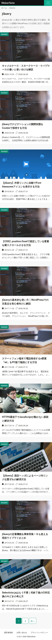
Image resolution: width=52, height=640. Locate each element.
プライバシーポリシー (39, 632)
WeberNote (8, 3)
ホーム (4, 7)
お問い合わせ (22, 632)
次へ (33, 621)
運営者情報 (8, 632)
